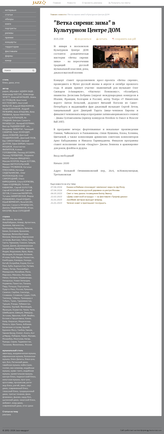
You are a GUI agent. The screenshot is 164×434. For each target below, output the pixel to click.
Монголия (18, 339)
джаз (11, 82)
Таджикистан (24, 341)
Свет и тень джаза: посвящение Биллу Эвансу (89, 193)
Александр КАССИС (12, 94)
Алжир (20, 222)
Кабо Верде (16, 257)
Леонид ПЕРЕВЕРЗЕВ (12, 155)
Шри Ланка (16, 324)
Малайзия (19, 272)
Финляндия (25, 307)
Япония (28, 344)
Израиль (30, 248)
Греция (31, 242)
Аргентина (30, 222)
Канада (27, 260)
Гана (30, 240)
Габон (24, 240)
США (33, 295)
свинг (23, 385)
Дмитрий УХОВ (27, 138)
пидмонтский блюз (25, 376)
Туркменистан (24, 301)
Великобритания (20, 234)
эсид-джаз (17, 403)
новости (62, 14)
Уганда (14, 304)
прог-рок (25, 379)
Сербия (15, 292)
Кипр (4, 321)
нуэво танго (16, 371)
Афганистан (18, 225)
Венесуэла (16, 237)
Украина (6, 307)
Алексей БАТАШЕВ (20, 97)
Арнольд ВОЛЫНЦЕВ (12, 117)
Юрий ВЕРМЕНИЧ (10, 202)
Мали (27, 272)
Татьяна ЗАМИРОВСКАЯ (14, 196)
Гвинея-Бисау (8, 333)
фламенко (7, 397)
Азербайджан (9, 222)
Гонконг (23, 242)
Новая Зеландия (22, 280)
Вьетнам (16, 240)
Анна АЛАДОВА (21, 112)
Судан (26, 295)
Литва (12, 269)
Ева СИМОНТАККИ (11, 141)
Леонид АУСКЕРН (26, 152)
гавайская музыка (11, 365)
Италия (6, 257)
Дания (13, 245)
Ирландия (7, 254)
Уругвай (15, 307)
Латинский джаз (20, 362)
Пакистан (17, 283)
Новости (71, 3)
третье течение (16, 394)
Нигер (27, 339)
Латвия (30, 266)
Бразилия (24, 231)
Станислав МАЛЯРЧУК (21, 193)
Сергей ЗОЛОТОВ (23, 187)
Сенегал (6, 292)
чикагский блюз (27, 400)
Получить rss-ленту (120, 3)
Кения (28, 318)
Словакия (7, 295)
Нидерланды (25, 277)
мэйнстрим (26, 365)
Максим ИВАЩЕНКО (20, 158)
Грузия (5, 245)
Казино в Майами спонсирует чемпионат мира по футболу (96, 187)
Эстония (6, 315)
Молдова (26, 275)
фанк (27, 394)
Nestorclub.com (155, 430)
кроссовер (7, 382)
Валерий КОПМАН (25, 123)
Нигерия (14, 277)
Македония (8, 272)
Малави (31, 336)
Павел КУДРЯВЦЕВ (11, 184)
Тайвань (16, 298)
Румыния (28, 289)
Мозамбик (7, 339)
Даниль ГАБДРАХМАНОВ (14, 208)
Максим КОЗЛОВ (10, 161)
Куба (10, 266)
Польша (12, 286)
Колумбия (14, 263)
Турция (6, 304)
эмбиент (6, 403)
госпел (5, 368)
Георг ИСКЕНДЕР (21, 132)
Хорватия (17, 309)
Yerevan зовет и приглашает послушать (86, 203)
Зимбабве (20, 248)
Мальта (6, 324)
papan (5, 91)
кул (4, 362)
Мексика (16, 275)
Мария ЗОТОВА (27, 161)
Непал (5, 277)
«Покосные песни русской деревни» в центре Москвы (93, 190)
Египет (19, 333)
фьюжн (16, 397)
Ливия (24, 336)
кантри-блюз (8, 376)
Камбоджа (7, 260)
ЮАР (23, 315)
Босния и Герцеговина (13, 318)
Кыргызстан (20, 266)
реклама (6, 414)
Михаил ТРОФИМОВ (12, 167)
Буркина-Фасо (9, 330)
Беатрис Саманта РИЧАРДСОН (17, 205)
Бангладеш (7, 228)
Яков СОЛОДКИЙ (21, 210)
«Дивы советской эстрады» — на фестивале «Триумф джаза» (97, 196)
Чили (32, 309)
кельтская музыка (11, 379)
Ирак (24, 251)
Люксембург (22, 269)
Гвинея (29, 330)
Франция (6, 309)
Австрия (18, 219)
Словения (17, 295)
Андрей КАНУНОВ (11, 109)
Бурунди (6, 234)
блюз (5, 82)
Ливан (5, 269)
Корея (23, 263)
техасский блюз (10, 391)
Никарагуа (7, 280)
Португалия (23, 286)
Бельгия (28, 228)
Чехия (26, 309)
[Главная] (40, 3)
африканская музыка (12, 356)
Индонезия (15, 251)
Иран (30, 251)
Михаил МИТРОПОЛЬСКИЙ (15, 164)
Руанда (6, 341)
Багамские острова (11, 327)
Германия (13, 242)
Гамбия (21, 330)
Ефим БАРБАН (18, 143)
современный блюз (18, 388)
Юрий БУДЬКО (23, 199)
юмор (8, 60)
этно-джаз (28, 405)
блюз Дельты (17, 359)
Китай (5, 263)
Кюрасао (12, 321)
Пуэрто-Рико (8, 289)
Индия (5, 251)
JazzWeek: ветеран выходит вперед (84, 199)
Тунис (13, 301)
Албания (27, 324)
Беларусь (19, 228)
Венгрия (6, 237)
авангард (7, 353)
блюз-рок (29, 359)
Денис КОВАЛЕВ (10, 135)
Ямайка (30, 315)
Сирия (14, 341)
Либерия (15, 336)
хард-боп (26, 397)
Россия (19, 289)
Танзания (7, 344)
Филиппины (18, 344)
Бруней (25, 327)
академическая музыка (24, 353)
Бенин (5, 231)
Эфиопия (16, 315)
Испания (28, 254)
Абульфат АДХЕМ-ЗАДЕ (22, 91)
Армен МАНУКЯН (21, 114)
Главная (57, 3)
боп (9, 362)
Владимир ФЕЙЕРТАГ (12, 129)
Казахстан (28, 257)
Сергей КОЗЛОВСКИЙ (13, 190)
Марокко (6, 275)
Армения (6, 225)
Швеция (19, 312)
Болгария (13, 231)
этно (17, 82)
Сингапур (24, 292)
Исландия (18, 254)
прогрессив (19, 382)
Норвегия (7, 283)
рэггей (16, 385)
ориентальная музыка (21, 374)
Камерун (18, 260)
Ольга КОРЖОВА (25, 181)
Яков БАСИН (26, 202)
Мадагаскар (24, 321)
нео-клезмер (16, 368)
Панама (27, 283)
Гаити (5, 242)
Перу (4, 286)
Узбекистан (24, 304)
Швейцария (8, 312)
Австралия (7, 219)
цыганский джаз (10, 400)
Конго (27, 333)
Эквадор (28, 312)
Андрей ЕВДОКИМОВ (23, 106)
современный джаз (12, 405)
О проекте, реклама (92, 3)
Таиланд (6, 298)
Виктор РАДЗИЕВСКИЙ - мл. (16, 126)
